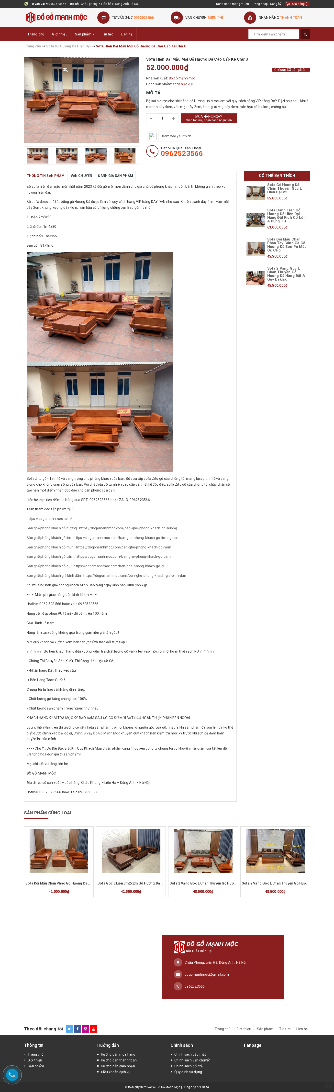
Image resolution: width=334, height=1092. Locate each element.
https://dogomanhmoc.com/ (50, 519)
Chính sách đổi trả (188, 1066)
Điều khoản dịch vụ (116, 1072)
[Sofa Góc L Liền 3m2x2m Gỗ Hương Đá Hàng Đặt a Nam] (131, 851)
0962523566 (57, 4)
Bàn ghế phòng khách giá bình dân (54, 576)
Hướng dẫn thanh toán (119, 1060)
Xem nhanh (70, 876)
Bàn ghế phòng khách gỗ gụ (48, 566)
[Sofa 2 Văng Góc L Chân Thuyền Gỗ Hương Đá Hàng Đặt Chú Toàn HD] (275, 851)
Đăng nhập (260, 4)
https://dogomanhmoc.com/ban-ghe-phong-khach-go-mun (123, 547)
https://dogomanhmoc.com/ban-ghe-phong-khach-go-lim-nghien (126, 538)
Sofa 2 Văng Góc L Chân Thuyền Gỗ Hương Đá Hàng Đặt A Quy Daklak (286, 274)
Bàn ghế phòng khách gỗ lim (49, 538)
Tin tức (107, 34)
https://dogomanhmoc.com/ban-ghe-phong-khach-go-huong (128, 528)
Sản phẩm (83, 34)
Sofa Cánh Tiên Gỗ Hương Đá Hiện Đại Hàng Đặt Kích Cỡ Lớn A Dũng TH (286, 215)
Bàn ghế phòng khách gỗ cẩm (50, 556)
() (300, 4)
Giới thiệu (59, 34)
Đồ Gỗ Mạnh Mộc (106, 733)
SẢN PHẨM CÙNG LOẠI (47, 812)
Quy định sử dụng (188, 1072)
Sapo (205, 1087)
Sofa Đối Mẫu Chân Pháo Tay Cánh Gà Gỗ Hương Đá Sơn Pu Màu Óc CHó (287, 245)
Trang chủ (36, 34)
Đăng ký (275, 4)
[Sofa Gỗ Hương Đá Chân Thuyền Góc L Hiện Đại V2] (255, 192)
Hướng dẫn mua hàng (118, 1054)
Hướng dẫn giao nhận (118, 1066)
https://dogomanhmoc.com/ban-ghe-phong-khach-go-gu (119, 566)
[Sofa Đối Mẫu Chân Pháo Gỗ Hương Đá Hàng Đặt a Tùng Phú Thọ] (58, 851)
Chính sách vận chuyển (192, 1060)
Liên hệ (127, 34)
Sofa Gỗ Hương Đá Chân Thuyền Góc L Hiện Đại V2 (284, 188)
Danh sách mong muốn (232, 4)
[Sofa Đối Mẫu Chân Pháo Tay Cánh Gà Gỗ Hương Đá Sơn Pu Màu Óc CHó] (255, 249)
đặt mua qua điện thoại (182, 151)
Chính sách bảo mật (190, 1054)
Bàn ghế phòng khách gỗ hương (52, 528)
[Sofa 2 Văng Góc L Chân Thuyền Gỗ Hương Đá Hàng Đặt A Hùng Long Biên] (203, 851)
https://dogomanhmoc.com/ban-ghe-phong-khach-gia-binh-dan (134, 576)
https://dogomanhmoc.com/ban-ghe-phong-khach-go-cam (123, 556)
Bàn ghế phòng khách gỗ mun (50, 547)
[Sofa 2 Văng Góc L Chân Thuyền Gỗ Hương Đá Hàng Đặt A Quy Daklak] (255, 278)
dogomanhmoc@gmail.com (207, 974)
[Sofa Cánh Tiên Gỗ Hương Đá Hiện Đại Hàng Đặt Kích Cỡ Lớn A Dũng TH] (255, 219)
